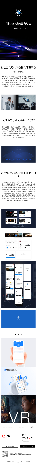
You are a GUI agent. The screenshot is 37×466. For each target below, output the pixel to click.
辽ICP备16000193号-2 (22, 462)
